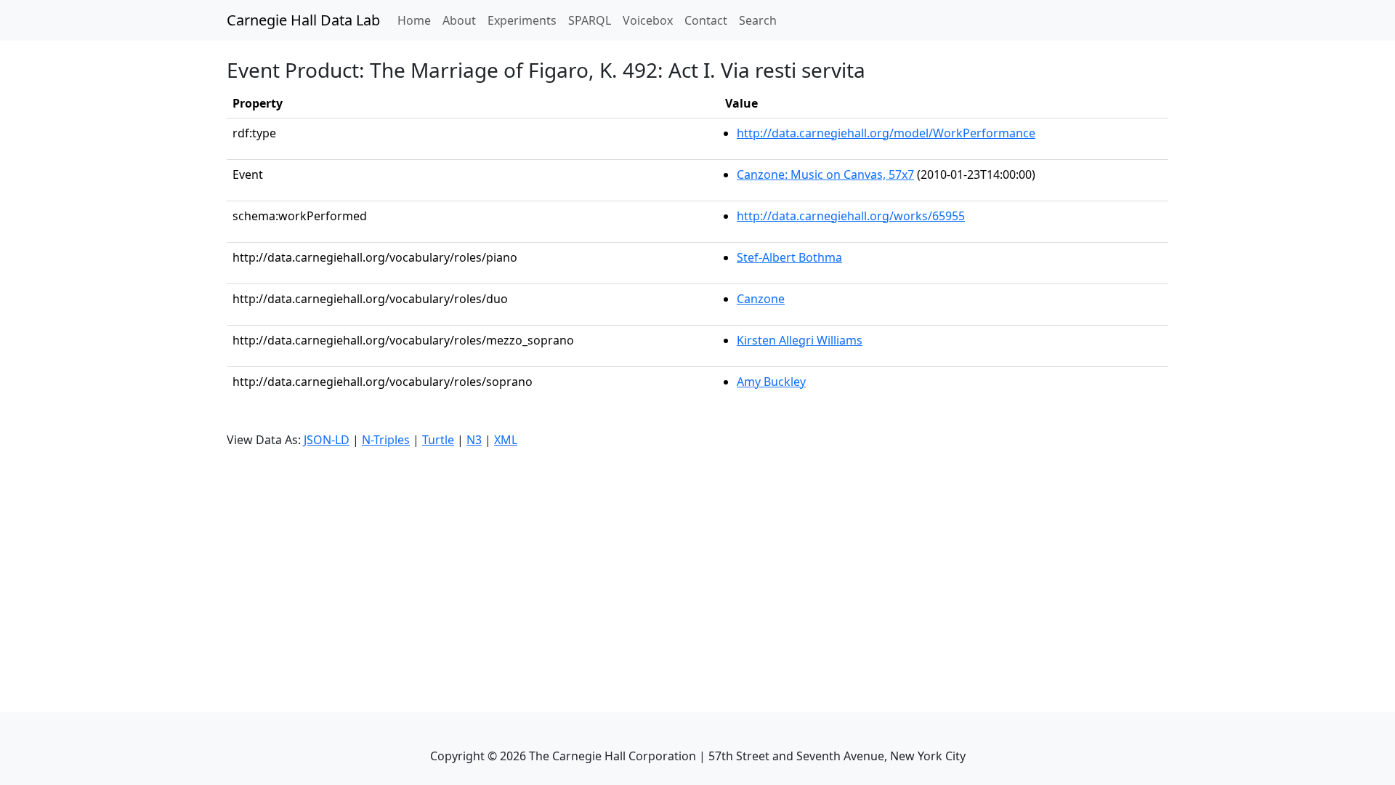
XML (505, 440)
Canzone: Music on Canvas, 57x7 (825, 174)
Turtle (438, 440)
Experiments (522, 20)
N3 (474, 440)
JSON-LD (326, 440)
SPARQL (589, 20)
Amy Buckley (771, 382)
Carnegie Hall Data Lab (303, 20)
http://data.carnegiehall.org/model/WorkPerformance (886, 133)
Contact (705, 20)
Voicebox (648, 20)
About (459, 20)
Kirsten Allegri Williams (799, 340)
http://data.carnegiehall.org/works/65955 (851, 216)
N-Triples (386, 440)
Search (758, 20)
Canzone (761, 299)
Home (417, 20)
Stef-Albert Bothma (789, 257)
